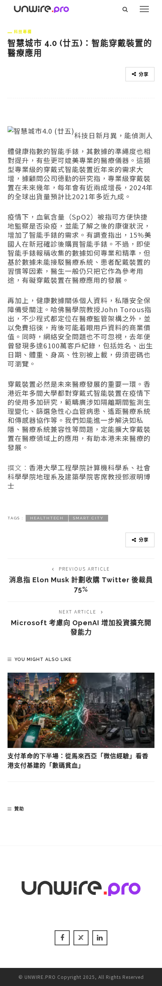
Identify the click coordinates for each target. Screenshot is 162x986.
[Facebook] (62, 937)
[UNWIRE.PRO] (41, 8)
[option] (81, 721)
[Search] (125, 9)
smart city (88, 518)
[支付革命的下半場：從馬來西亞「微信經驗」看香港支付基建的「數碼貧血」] (81, 710)
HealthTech (47, 518)
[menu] (144, 9)
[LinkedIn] (99, 937)
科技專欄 (23, 31)
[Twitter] (81, 937)
